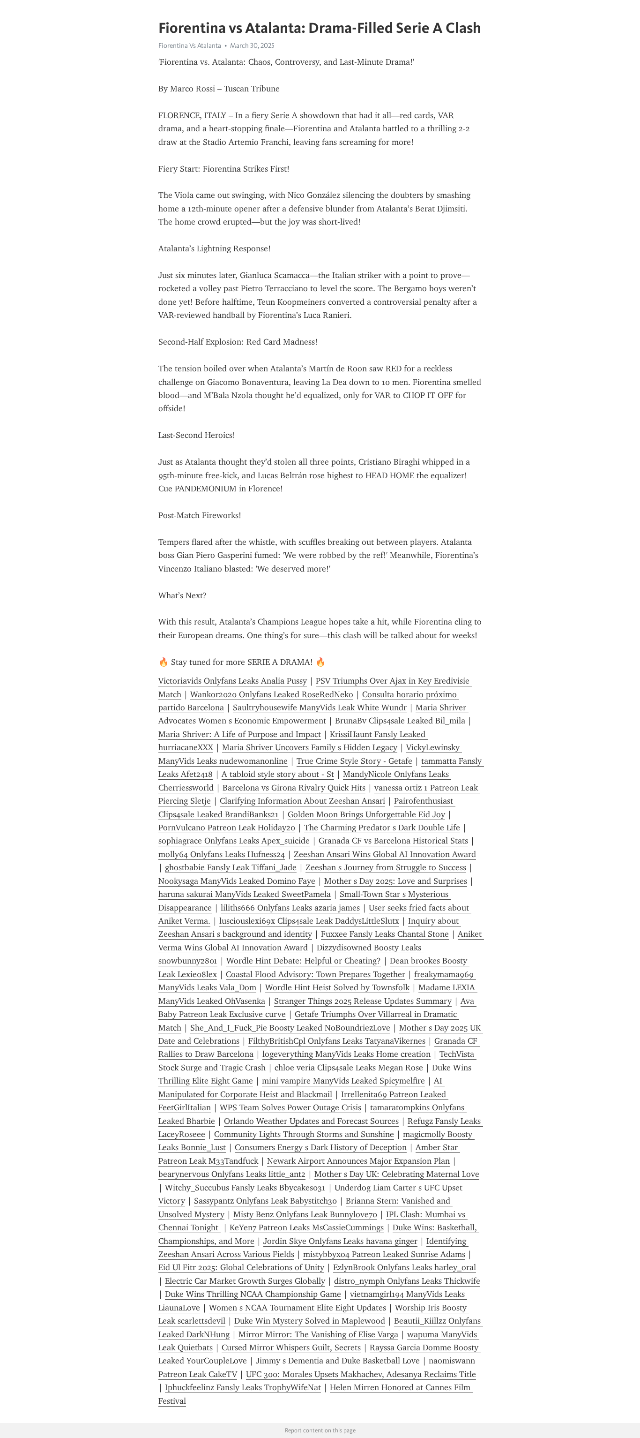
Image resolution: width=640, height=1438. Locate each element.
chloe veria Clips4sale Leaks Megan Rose (349, 1067)
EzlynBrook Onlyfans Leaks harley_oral (404, 1267)
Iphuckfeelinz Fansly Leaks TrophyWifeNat (243, 1387)
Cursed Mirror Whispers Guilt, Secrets (291, 1347)
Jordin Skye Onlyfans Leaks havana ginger (340, 1241)
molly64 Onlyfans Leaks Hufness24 (221, 854)
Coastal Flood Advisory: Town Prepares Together (315, 974)
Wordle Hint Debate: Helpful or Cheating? (303, 961)
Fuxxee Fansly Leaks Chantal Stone (385, 934)
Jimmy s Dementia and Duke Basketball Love (338, 1360)
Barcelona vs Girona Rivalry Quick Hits (294, 788)
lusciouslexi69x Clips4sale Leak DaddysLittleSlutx (309, 921)
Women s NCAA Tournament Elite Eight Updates (297, 1307)
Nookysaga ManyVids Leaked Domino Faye (236, 881)
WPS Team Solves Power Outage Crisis (290, 1107)
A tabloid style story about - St (278, 774)
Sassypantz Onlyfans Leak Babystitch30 (265, 1201)
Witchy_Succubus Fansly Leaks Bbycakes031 (245, 1187)
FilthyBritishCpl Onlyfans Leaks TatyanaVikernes (336, 1041)
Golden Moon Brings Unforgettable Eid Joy (366, 814)
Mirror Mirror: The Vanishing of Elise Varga (318, 1334)
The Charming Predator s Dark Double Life (382, 827)
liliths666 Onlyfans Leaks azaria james (290, 908)
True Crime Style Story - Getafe (354, 761)
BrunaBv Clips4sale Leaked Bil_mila (400, 720)
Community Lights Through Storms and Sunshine (304, 1134)
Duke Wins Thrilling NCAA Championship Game (253, 1294)
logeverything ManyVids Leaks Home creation (346, 1054)
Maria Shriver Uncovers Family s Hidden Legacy (309, 747)
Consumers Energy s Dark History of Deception (321, 1147)
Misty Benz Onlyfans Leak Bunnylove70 (305, 1214)
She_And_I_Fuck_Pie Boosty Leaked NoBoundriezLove (290, 1028)
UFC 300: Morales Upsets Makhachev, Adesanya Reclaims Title (361, 1374)
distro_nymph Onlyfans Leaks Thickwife (407, 1281)
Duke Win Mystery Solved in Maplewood (309, 1321)
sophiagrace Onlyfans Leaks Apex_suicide (234, 841)
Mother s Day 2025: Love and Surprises (395, 881)
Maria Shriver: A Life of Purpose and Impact (239, 734)
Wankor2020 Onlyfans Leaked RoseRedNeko (271, 694)
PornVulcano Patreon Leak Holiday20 (226, 827)
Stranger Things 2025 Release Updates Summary (363, 1001)
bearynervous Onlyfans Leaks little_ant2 (231, 1174)
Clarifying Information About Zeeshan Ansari (302, 801)
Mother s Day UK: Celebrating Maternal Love (396, 1174)
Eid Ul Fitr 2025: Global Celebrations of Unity (241, 1267)
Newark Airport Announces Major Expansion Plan (358, 1161)
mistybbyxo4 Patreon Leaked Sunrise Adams (384, 1254)
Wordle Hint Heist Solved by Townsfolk (337, 987)
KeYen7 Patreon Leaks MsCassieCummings (307, 1227)
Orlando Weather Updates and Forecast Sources (311, 1121)
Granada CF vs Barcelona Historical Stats (393, 841)
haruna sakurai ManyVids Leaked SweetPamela (244, 894)
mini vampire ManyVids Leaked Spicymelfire (343, 1081)
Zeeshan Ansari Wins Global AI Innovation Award (385, 854)
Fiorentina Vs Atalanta (189, 45)
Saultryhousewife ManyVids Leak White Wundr (320, 707)
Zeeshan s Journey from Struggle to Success (385, 867)
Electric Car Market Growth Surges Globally (245, 1281)
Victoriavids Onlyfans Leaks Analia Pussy (232, 681)
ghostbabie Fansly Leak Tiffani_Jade (231, 867)
